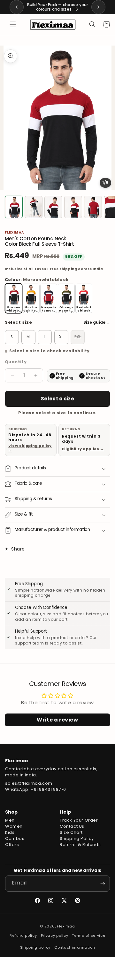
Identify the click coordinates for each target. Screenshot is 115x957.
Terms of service (88, 935)
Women (14, 826)
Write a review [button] (57, 719)
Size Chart (71, 832)
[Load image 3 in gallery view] (53, 207)
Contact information (74, 947)
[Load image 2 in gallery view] (33, 207)
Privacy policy (54, 935)
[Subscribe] (103, 884)
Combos (15, 838)
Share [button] (18, 549)
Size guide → (96, 322)
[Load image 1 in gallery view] (14, 207)
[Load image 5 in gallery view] (93, 207)
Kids (9, 832)
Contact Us (72, 826)
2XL (79, 337)
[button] (13, 24)
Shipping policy (35, 947)
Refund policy (23, 935)
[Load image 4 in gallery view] (73, 207)
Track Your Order (79, 820)
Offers (12, 845)
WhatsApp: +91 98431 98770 (35, 789)
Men (10, 820)
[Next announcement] (98, 7)
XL (61, 336)
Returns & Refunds (80, 845)
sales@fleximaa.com (28, 783)
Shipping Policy (77, 838)
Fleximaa (66, 926)
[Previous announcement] (17, 7)
